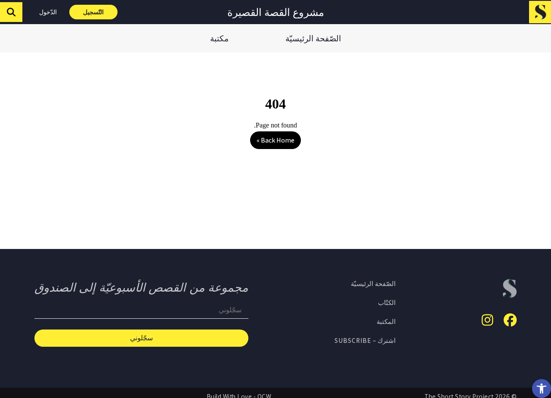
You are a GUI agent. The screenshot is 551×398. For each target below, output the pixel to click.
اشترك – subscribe (365, 340)
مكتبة (219, 38)
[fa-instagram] (487, 320)
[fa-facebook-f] (510, 320)
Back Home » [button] (275, 140)
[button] (541, 388)
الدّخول (48, 12)
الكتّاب (387, 302)
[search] (11, 12)
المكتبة (386, 321)
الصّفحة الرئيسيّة (313, 38)
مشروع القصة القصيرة (275, 12)
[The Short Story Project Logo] (540, 12)
